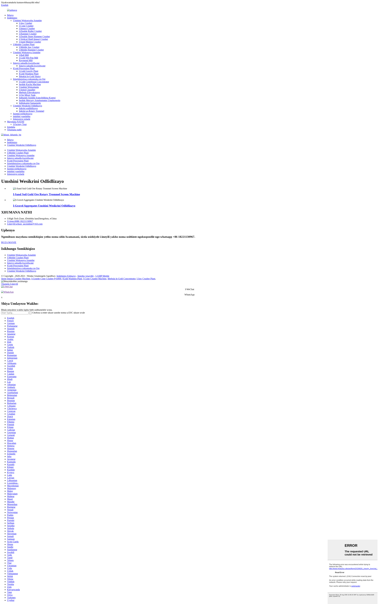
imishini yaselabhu (21, 116)
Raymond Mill (26, 60)
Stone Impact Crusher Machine (15, 278)
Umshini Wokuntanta (29, 87)
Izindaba (11, 127)
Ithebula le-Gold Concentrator (121, 278)
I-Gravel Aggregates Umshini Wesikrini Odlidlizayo (44, 205)
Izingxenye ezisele (21, 119)
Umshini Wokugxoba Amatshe (27, 20)
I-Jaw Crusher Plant (146, 278)
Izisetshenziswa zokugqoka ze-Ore (29, 79)
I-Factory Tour (20, 124)
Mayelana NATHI (15, 121)
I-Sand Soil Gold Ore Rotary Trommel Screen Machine (46, 194)
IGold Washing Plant (28, 73)
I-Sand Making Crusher (30, 42)
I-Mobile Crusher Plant (23, 44)
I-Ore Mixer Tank (27, 95)
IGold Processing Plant (23, 68)
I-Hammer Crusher (28, 34)
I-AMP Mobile (102, 276)
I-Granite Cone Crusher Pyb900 (46, 278)
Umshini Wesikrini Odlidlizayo (27, 105)
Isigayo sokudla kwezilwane (26, 63)
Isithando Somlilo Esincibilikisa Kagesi (37, 97)
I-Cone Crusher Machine (94, 278)
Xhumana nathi (14, 129)
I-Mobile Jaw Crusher (29, 47)
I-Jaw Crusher (25, 23)
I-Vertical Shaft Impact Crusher (33, 39)
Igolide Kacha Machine (30, 84)
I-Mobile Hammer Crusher (31, 50)
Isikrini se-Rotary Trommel (31, 111)
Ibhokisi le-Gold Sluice (30, 76)
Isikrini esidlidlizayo (28, 108)
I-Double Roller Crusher (30, 31)
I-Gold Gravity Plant (28, 71)
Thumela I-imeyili (9, 284)
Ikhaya (10, 15)
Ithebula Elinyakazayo (29, 92)
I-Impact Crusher (27, 28)
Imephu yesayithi (86, 276)
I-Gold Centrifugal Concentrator (34, 81)
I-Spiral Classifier (27, 89)
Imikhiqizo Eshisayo (66, 276)
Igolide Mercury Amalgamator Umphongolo (39, 100)
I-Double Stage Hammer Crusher (34, 36)
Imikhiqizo (12, 18)
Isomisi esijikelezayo (22, 113)
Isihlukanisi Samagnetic (30, 103)
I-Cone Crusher (26, 26)
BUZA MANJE (8, 242)
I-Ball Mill (24, 55)
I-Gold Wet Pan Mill (28, 58)
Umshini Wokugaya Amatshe (26, 52)
